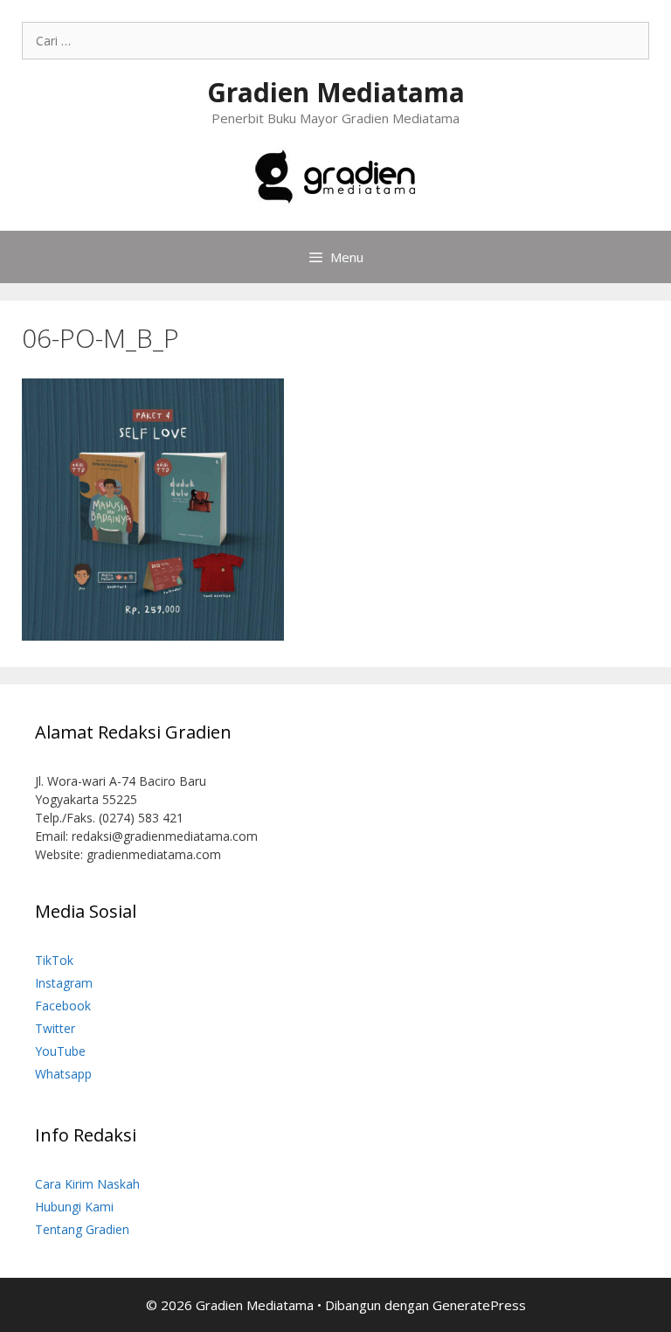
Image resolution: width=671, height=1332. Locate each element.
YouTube (60, 1051)
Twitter (55, 1028)
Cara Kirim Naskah (87, 1184)
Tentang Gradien (82, 1229)
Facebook (63, 1005)
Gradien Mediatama (336, 92)
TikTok (54, 960)
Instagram (64, 983)
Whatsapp (63, 1073)
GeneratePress (479, 1305)
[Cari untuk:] (335, 40)
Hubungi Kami (74, 1206)
